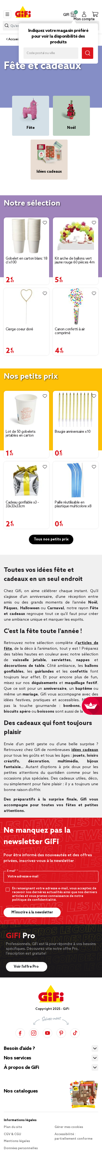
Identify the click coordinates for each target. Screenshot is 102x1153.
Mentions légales (17, 1141)
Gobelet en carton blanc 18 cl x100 (26, 260)
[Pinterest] (61, 1032)
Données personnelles (21, 1148)
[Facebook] (20, 1032)
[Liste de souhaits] (45, 222)
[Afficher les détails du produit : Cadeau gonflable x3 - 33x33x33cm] (26, 480)
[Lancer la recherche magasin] (87, 53)
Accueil (13, 39)
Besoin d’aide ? (19, 1049)
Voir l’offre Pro (26, 967)
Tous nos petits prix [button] (51, 539)
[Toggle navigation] (7, 14)
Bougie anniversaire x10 (73, 432)
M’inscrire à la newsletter (32, 912)
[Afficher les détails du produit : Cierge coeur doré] (26, 306)
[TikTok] (75, 1032)
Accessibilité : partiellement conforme (74, 1137)
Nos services (17, 1058)
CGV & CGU (12, 1134)
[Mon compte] (84, 14)
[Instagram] (33, 1032)
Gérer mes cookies (69, 1127)
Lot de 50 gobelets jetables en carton (20, 434)
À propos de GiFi (21, 1068)
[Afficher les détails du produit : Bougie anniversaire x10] (75, 409)
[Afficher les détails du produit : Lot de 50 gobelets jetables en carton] (26, 409)
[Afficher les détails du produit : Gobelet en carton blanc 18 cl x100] (26, 235)
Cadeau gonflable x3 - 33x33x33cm (22, 504)
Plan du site (13, 1127)
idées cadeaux (84, 750)
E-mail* (12, 871)
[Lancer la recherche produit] (7, 26)
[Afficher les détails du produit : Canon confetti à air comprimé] (75, 306)
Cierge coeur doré (19, 329)
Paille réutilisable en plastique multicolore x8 (73, 504)
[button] (73, 14)
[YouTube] (47, 1032)
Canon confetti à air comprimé (70, 331)
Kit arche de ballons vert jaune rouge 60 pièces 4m (74, 260)
